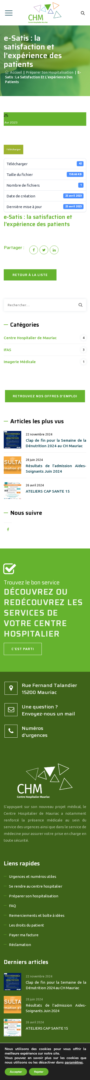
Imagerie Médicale (20, 362)
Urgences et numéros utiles (32, 876)
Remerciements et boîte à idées (36, 915)
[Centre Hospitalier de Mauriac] (45, 12)
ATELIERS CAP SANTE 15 (48, 491)
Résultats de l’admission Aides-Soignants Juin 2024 (56, 468)
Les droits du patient (26, 925)
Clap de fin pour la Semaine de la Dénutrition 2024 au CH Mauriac (56, 443)
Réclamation (20, 945)
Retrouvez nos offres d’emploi (45, 396)
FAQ (12, 906)
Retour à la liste (30, 274)
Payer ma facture (23, 935)
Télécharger (13, 149)
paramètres (74, 1062)
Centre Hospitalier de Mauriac (30, 338)
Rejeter (39, 1072)
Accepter (16, 1072)
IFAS (7, 350)
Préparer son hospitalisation (33, 896)
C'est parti (23, 649)
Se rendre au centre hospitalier (35, 886)
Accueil (15, 72)
